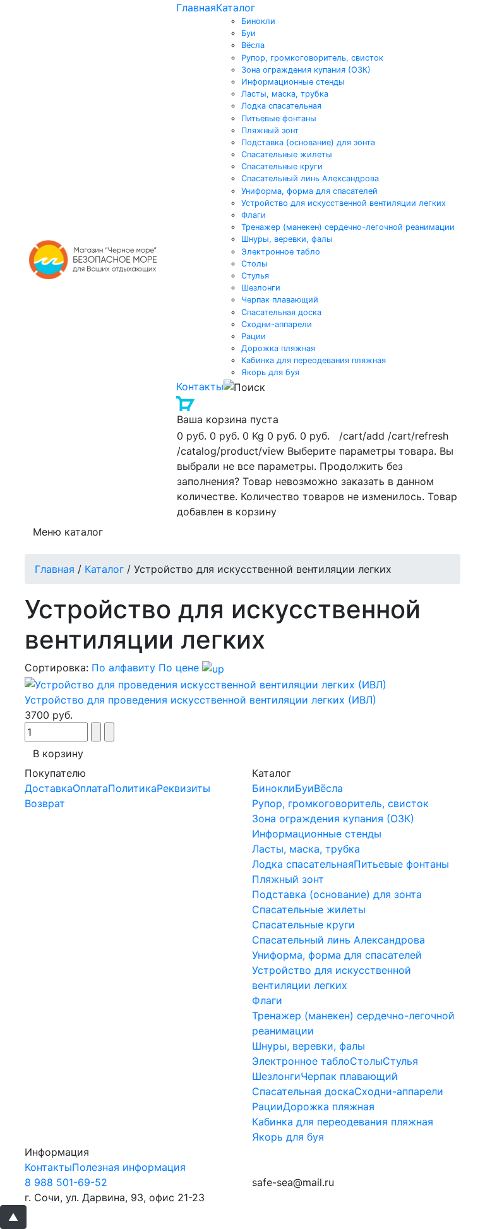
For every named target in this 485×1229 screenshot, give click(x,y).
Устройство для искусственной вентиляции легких (343, 203)
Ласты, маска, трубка (284, 94)
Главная (196, 7)
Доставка (49, 788)
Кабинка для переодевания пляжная (313, 360)
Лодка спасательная (281, 106)
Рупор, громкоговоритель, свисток (312, 58)
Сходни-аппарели (276, 324)
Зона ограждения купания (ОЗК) (306, 70)
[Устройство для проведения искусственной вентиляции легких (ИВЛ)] (205, 684)
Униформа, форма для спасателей (309, 191)
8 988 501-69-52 (66, 1182)
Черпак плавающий (279, 299)
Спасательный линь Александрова (310, 178)
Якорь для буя (270, 372)
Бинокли (258, 21)
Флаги (253, 215)
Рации (253, 336)
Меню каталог (68, 531)
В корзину (58, 753)
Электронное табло (280, 251)
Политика (132, 788)
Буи (248, 33)
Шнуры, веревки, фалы (287, 239)
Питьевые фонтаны (278, 118)
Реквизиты (183, 788)
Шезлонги (260, 287)
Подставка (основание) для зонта (308, 142)
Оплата (90, 788)
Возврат (45, 803)
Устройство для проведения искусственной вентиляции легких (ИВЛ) (200, 699)
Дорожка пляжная (278, 348)
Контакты (200, 386)
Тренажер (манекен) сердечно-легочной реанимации (348, 227)
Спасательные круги (282, 166)
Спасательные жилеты (286, 154)
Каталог (235, 7)
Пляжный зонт (270, 130)
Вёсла (253, 45)
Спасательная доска (281, 312)
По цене (180, 667)
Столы (254, 263)
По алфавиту (123, 667)
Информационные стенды (293, 82)
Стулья (255, 275)
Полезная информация (129, 1167)
